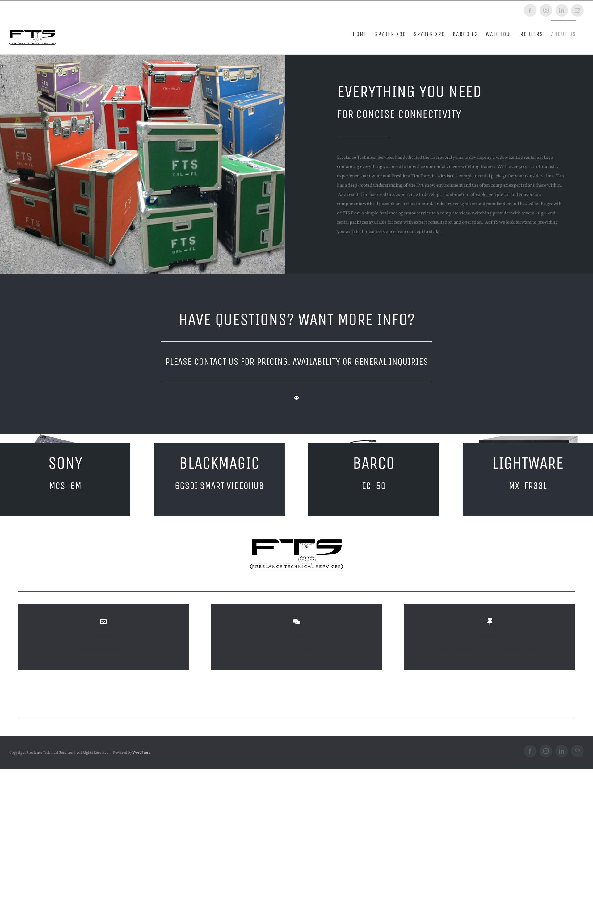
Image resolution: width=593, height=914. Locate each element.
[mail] (296, 397)
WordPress (141, 752)
